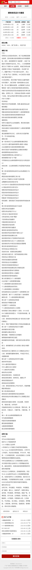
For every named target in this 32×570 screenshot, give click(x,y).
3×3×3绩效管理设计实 (8, 523)
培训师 (26, 6)
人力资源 (11, 17)
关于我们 (25, 565)
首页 (5, 6)
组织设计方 (16, 511)
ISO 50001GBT (6, 528)
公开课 (12, 6)
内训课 (19, 6)
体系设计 (25, 511)
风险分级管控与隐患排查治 (9, 531)
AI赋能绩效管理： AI (7, 520)
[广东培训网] (3, 2)
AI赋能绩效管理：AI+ (8, 533)
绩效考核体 (6, 511)
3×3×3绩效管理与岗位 (8, 525)
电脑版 (20, 565)
